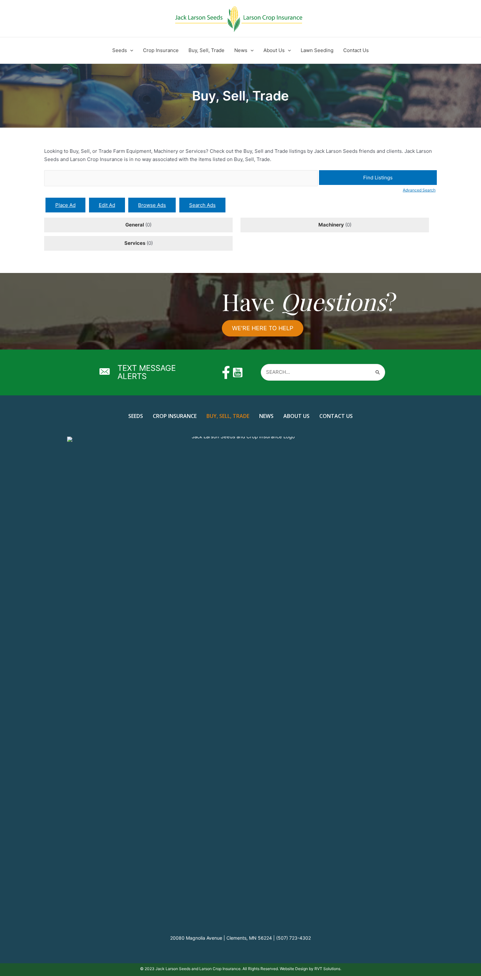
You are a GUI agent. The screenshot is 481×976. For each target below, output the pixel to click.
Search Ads (202, 205)
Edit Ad (107, 205)
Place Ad (65, 205)
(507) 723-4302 (293, 938)
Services (134, 243)
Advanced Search (419, 190)
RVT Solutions (327, 968)
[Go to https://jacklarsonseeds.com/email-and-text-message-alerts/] (151, 372)
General (134, 225)
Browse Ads (152, 205)
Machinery (331, 225)
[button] (130, 50)
